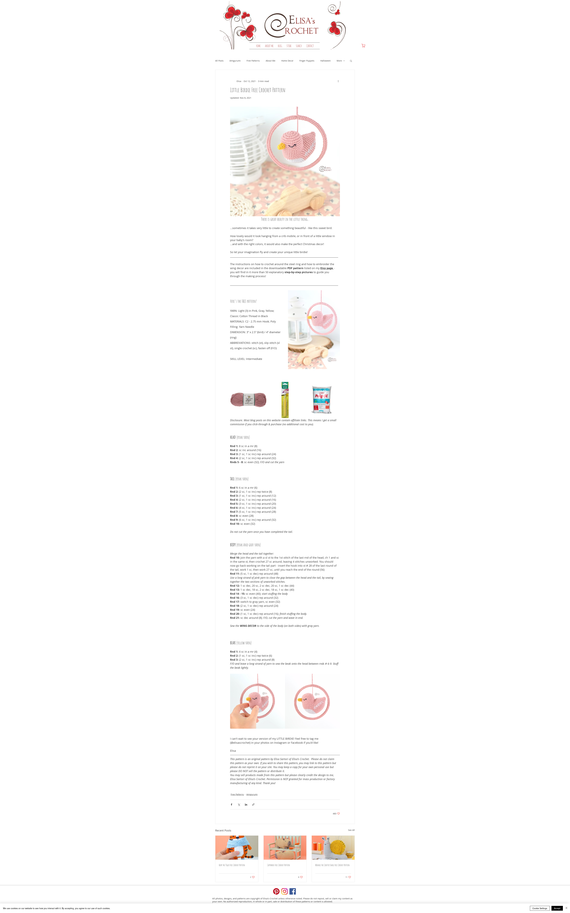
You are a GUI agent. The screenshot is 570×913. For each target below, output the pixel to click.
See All (351, 830)
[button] (289, 46)
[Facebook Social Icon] (292, 891)
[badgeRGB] (276, 891)
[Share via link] (253, 804)
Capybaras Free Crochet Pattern (278, 865)
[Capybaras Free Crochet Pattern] (285, 848)
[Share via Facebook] (231, 804)
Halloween (325, 60)
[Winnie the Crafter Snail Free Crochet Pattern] (333, 848)
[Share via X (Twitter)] (238, 804)
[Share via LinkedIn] (246, 804)
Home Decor (287, 60)
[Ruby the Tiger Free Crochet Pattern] (236, 848)
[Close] (566, 908)
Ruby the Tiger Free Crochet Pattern (232, 865)
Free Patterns (253, 60)
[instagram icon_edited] (284, 891)
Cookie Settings (539, 908)
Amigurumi (235, 60)
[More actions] (338, 81)
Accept (557, 908)
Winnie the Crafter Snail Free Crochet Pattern (332, 865)
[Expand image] (263, 385)
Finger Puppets (306, 60)
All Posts (219, 60)
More (339, 60)
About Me (270, 60)
